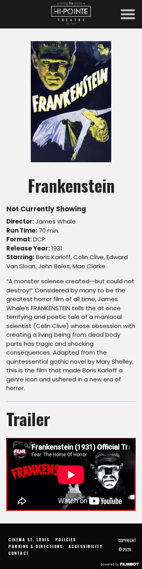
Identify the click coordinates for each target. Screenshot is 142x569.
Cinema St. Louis (28, 539)
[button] (128, 14)
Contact (18, 553)
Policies (65, 539)
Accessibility (86, 546)
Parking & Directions (35, 546)
